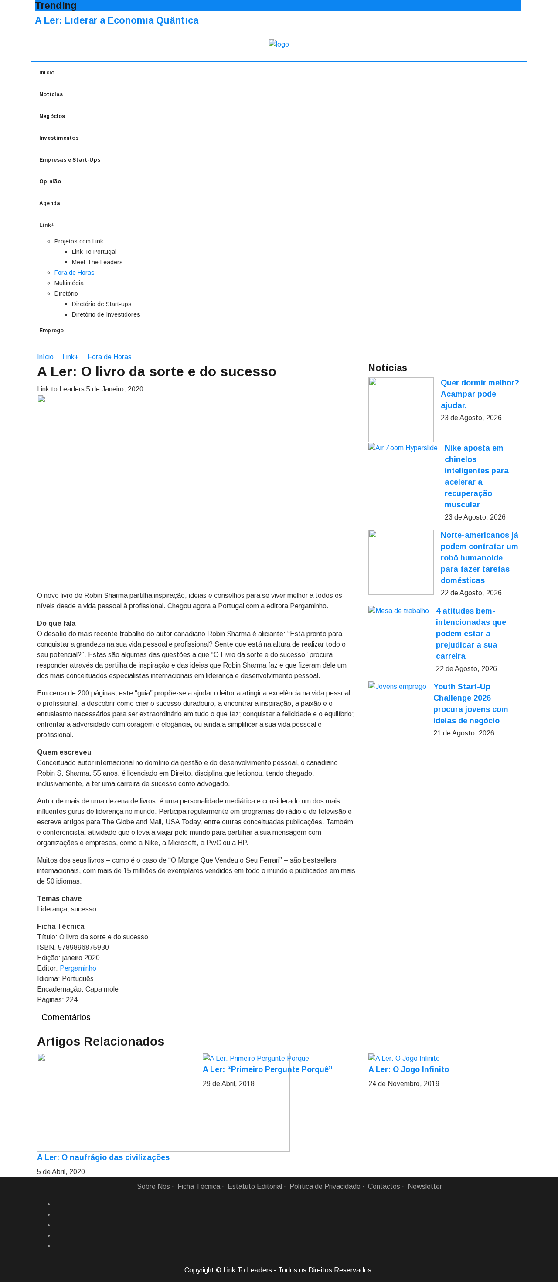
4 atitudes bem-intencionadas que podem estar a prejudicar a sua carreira (471, 634)
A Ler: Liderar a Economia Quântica (116, 20)
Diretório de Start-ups (102, 303)
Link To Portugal (94, 251)
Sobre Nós (153, 1186)
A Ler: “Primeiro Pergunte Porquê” (268, 1069)
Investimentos (59, 138)
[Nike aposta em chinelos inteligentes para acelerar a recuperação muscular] (403, 447)
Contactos (384, 1186)
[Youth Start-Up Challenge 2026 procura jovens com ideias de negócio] (397, 686)
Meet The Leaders (97, 262)
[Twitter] (58, 1224)
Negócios (52, 116)
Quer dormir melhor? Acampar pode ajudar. (480, 394)
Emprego (51, 330)
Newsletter (425, 1186)
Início (46, 73)
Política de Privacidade (325, 1186)
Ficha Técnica (198, 1186)
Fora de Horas (74, 272)
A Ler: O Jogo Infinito (408, 1069)
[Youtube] (58, 1245)
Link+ (70, 357)
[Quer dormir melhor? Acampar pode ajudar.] (401, 409)
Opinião (50, 182)
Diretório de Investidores (106, 314)
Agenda (49, 203)
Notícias (51, 94)
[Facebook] (58, 1204)
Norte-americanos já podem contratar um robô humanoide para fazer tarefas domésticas (479, 558)
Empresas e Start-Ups (69, 160)
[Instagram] (58, 1235)
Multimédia (69, 283)
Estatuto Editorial (255, 1186)
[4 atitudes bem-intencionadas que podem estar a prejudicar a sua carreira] (398, 610)
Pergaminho (78, 968)
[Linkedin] (58, 1214)
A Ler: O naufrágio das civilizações (103, 1157)
